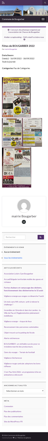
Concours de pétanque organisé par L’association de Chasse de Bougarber (24, 31)
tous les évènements (13, 257)
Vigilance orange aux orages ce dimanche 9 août (24, 296)
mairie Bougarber (11, 49)
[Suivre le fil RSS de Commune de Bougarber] (3, 2)
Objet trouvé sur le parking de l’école (19, 332)
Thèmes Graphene (24, 438)
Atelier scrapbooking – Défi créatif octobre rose (24, 37)
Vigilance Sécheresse (13, 358)
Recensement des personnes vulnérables (21, 327)
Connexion (8, 406)
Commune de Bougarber (13, 19)
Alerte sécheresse (11, 338)
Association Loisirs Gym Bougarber (18, 273)
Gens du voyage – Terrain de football (19, 352)
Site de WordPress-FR (13, 421)
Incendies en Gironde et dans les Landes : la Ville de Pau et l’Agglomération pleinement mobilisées (22, 313)
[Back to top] (42, 435)
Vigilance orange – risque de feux (18, 321)
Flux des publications (12, 411)
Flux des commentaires (13, 416)
